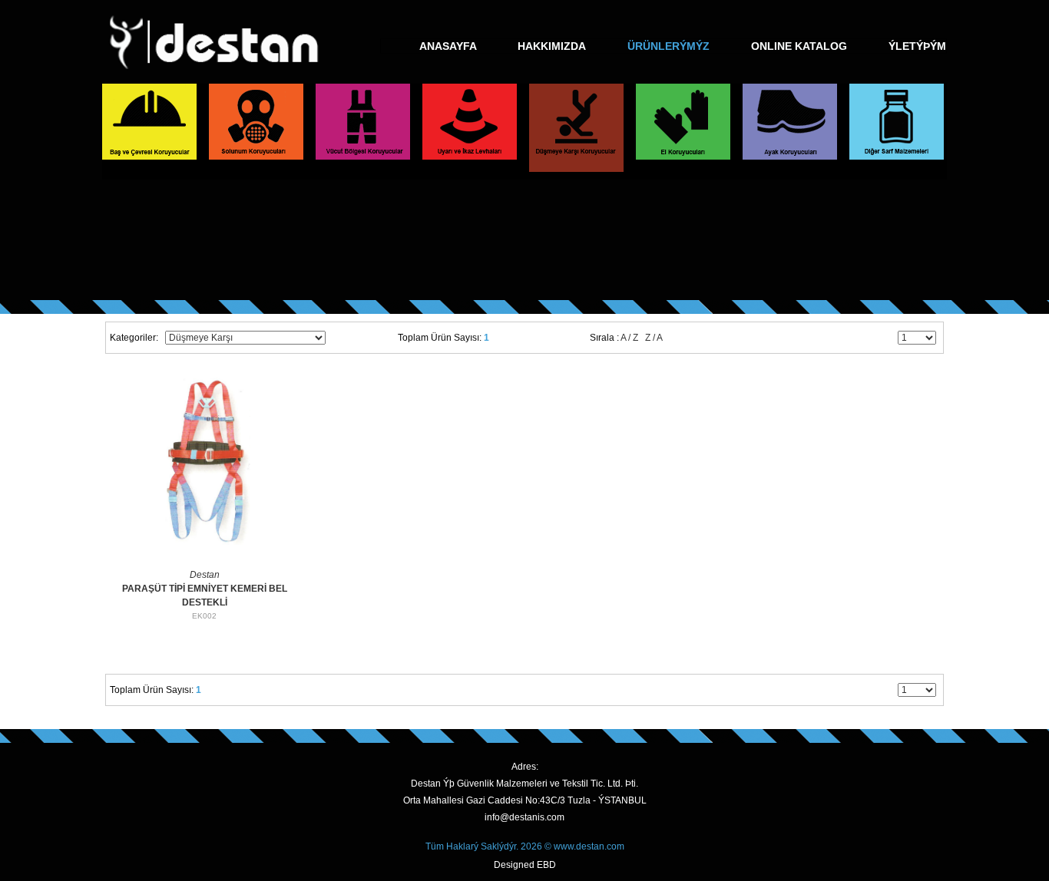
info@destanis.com (524, 817)
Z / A (654, 337)
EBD (546, 865)
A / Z (629, 337)
